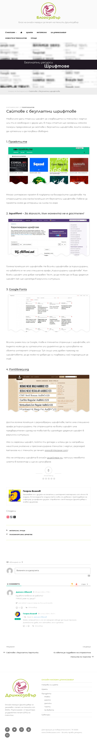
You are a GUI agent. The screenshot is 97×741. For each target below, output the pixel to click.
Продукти (46, 693)
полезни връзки (16, 534)
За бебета (49, 710)
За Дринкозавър (58, 32)
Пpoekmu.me (18, 141)
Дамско (47, 700)
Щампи (29, 32)
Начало (11, 91)
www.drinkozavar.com (56, 450)
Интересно (42, 32)
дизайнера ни (55, 457)
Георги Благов (28, 107)
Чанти (47, 707)
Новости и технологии (16, 38)
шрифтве (28, 534)
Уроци (34, 38)
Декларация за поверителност (56, 730)
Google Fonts (18, 289)
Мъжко (47, 697)
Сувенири (46, 715)
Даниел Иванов (40, 617)
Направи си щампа (50, 685)
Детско (48, 703)
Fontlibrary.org (19, 369)
